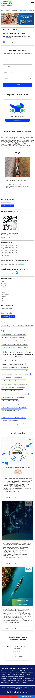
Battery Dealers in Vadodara (19, 682)
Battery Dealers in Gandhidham (15, 674)
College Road (5, 316)
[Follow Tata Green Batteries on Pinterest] (17, 692)
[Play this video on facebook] (17, 521)
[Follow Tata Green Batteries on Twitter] (14, 692)
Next (32, 112)
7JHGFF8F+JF (5, 272)
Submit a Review (7, 206)
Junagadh (21, 264)
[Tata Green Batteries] (6, 3)
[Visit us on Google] (11, 692)
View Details (17, 120)
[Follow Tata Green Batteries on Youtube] (23, 692)
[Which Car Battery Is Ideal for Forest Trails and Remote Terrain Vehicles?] (17, 167)
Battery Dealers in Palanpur (15, 678)
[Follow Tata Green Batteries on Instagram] (20, 692)
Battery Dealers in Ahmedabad (9, 670)
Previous (2, 112)
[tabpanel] (17, 19)
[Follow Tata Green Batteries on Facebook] (8, 692)
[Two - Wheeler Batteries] (17, 107)
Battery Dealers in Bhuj (15, 672)
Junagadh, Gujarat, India (8, 273)
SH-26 (12, 316)
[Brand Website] (26, 692)
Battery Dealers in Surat (14, 680)
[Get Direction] (17, 273)
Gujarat (21, 263)
